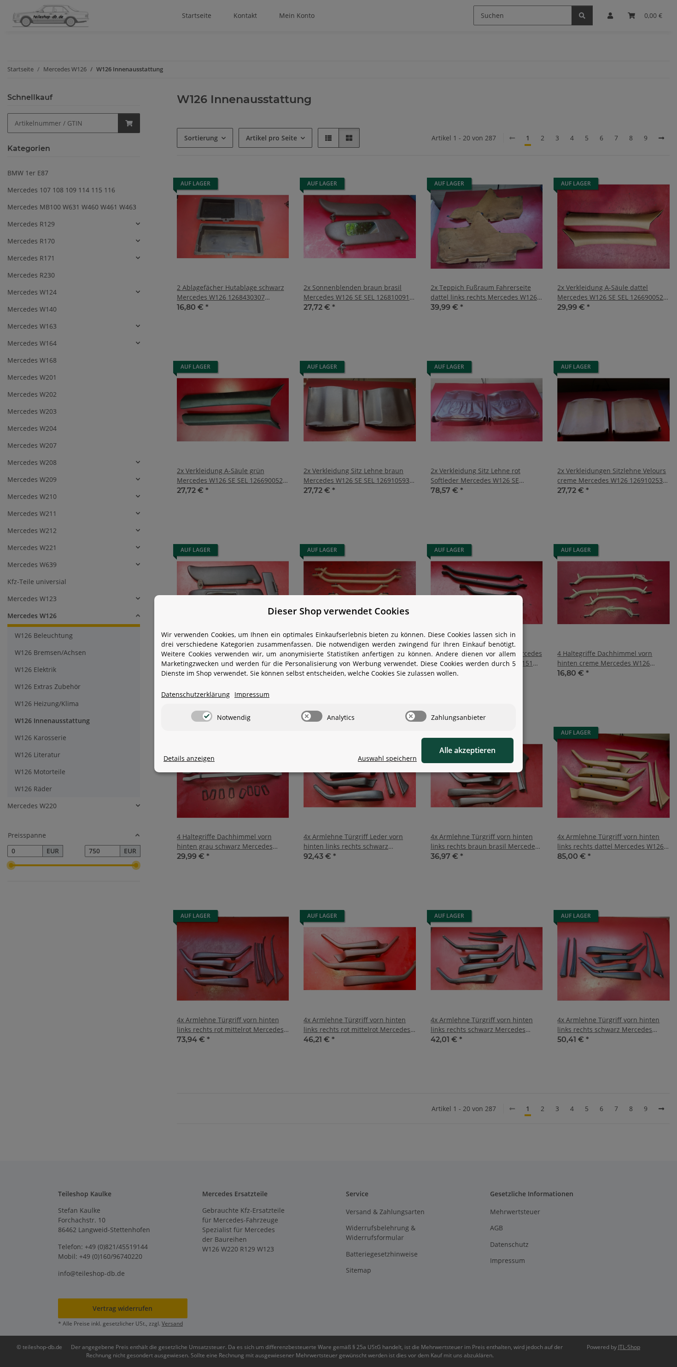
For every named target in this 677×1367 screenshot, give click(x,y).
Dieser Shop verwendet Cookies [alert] (338, 611)
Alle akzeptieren (467, 750)
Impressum (251, 694)
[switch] (201, 716)
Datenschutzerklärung (195, 694)
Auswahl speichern (387, 758)
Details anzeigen (189, 758)
